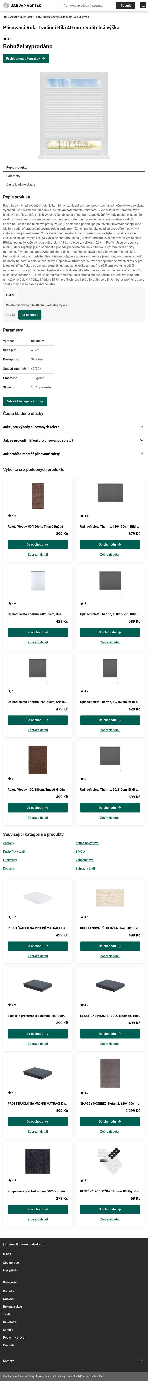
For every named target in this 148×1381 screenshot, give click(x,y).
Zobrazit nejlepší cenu (22, 401)
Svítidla (8, 1330)
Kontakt (8, 1361)
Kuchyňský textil (14, 851)
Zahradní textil (86, 868)
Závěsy (81, 851)
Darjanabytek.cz (16, 17)
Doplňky (8, 1291)
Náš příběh (10, 1270)
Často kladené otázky (20, 184)
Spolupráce (11, 1263)
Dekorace (9, 1322)
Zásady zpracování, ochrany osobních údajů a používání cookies (69, 1376)
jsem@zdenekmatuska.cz (27, 1244)
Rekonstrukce (12, 1306)
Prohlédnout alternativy (23, 58)
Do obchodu (29, 315)
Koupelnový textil (87, 843)
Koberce (9, 868)
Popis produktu (16, 167)
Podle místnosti (13, 1337)
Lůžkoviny (10, 860)
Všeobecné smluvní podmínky (18, 1376)
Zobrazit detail (38, 554)
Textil (29, 17)
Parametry (13, 176)
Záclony (8, 843)
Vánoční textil (85, 860)
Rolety (38, 17)
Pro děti (8, 1345)
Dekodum (37, 341)
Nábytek (8, 1299)
